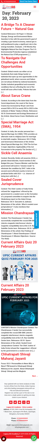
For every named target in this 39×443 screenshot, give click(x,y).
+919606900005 (22, 418)
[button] (35, 7)
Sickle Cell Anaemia (16, 153)
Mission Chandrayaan (17, 213)
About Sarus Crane (15, 96)
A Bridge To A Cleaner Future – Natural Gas (18, 27)
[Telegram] (28, 402)
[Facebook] (10, 402)
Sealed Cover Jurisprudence (12, 182)
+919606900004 (22, 420)
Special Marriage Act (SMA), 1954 (17, 124)
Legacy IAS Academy (11, 434)
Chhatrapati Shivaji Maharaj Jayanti (15, 356)
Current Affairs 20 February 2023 (15, 287)
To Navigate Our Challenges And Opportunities (13, 62)
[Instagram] (23, 402)
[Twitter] (15, 402)
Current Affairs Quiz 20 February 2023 (19, 244)
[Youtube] (19, 402)
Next (35, 376)
